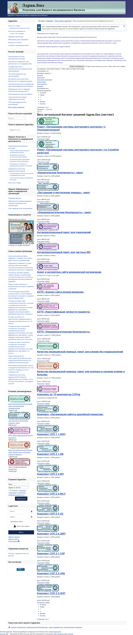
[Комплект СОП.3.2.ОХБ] (48, 568)
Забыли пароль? (14, 537)
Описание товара (43, 139)
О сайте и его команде (17, 33)
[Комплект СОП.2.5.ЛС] (48, 508)
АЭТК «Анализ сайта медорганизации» (60, 291)
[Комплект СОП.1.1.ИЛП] (48, 428)
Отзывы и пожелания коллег (18, 45)
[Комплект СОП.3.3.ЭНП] (48, 588)
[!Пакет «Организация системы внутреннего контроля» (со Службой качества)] (48, 144)
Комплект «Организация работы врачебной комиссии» (70, 414)
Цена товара (41, 82)
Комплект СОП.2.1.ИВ (50, 454)
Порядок (40, 86)
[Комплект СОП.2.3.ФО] (48, 468)
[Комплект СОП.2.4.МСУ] (48, 488)
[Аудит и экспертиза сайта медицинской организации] (48, 266)
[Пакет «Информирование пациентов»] (19, 462)
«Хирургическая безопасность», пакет (60, 172)
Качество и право (14, 183)
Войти (21, 532)
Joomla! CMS (4, 634)
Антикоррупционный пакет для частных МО (63, 252)
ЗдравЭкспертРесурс (15, 37)
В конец (43, 104)
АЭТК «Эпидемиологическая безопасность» (63, 331)
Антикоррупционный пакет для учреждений (64, 232)
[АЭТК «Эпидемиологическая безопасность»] (48, 326)
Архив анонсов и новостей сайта (20, 28)
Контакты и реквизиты (16, 31)
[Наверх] (130, 632)
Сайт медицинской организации (20, 208)
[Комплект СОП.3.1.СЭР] (48, 548)
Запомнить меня (16, 522)
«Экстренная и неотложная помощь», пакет (63, 192)
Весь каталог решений (16, 107)
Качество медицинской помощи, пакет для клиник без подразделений (20, 406)
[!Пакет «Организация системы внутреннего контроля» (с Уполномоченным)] (48, 121)
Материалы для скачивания (18, 40)
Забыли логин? (13, 539)
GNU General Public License (63, 634)
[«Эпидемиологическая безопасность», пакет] (48, 207)
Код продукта (42, 84)
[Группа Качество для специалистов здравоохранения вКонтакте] (21, 239)
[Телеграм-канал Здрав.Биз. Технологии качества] (21, 227)
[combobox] (18, 130)
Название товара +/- (44, 73)
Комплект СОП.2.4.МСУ (51, 493)
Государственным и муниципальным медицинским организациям (20, 69)
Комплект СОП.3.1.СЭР (51, 553)
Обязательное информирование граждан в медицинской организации (20, 203)
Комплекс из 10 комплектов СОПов (58, 394)
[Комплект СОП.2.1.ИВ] (48, 448)
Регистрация (13, 541)
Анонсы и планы (14, 26)
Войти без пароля (22, 526)
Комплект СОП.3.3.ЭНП (51, 593)
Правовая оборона (14, 198)
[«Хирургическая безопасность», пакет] (48, 167)
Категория (40, 78)
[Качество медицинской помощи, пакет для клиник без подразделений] (19, 399)
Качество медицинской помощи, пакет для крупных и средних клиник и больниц (20, 452)
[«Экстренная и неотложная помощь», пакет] (19, 416)
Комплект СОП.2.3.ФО (50, 474)
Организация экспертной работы (20, 94)
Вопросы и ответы (15, 42)
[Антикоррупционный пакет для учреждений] (48, 227)
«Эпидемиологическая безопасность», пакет (64, 212)
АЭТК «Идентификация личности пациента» (63, 311)
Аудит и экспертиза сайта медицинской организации (69, 272)
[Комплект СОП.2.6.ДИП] (48, 528)
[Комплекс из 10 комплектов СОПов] (48, 389)
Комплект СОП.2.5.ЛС (50, 513)
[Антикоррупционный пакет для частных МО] (48, 246)
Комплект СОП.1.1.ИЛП (51, 434)
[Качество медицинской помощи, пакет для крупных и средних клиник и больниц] (19, 445)
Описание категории (44, 80)
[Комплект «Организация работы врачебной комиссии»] (48, 409)
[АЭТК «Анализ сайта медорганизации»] (48, 286)
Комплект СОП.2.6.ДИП (51, 533)
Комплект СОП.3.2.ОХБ (51, 573)
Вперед (42, 101)
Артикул (40, 75)
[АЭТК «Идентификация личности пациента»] (19, 430)
